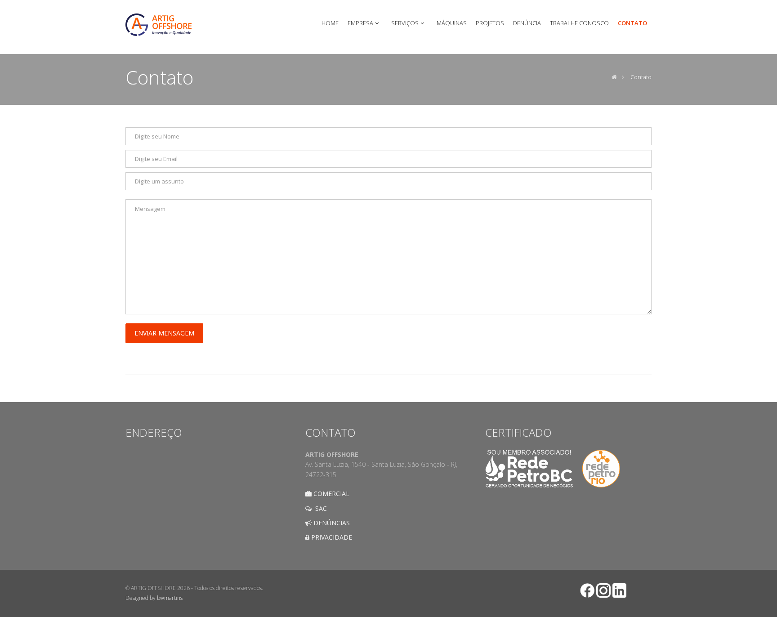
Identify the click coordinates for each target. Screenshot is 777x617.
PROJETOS (490, 23)
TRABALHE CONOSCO (579, 23)
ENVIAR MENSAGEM (164, 333)
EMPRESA (360, 23)
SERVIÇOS (405, 23)
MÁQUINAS (452, 23)
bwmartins (170, 598)
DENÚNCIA (527, 23)
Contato (641, 77)
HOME (330, 23)
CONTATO (632, 23)
